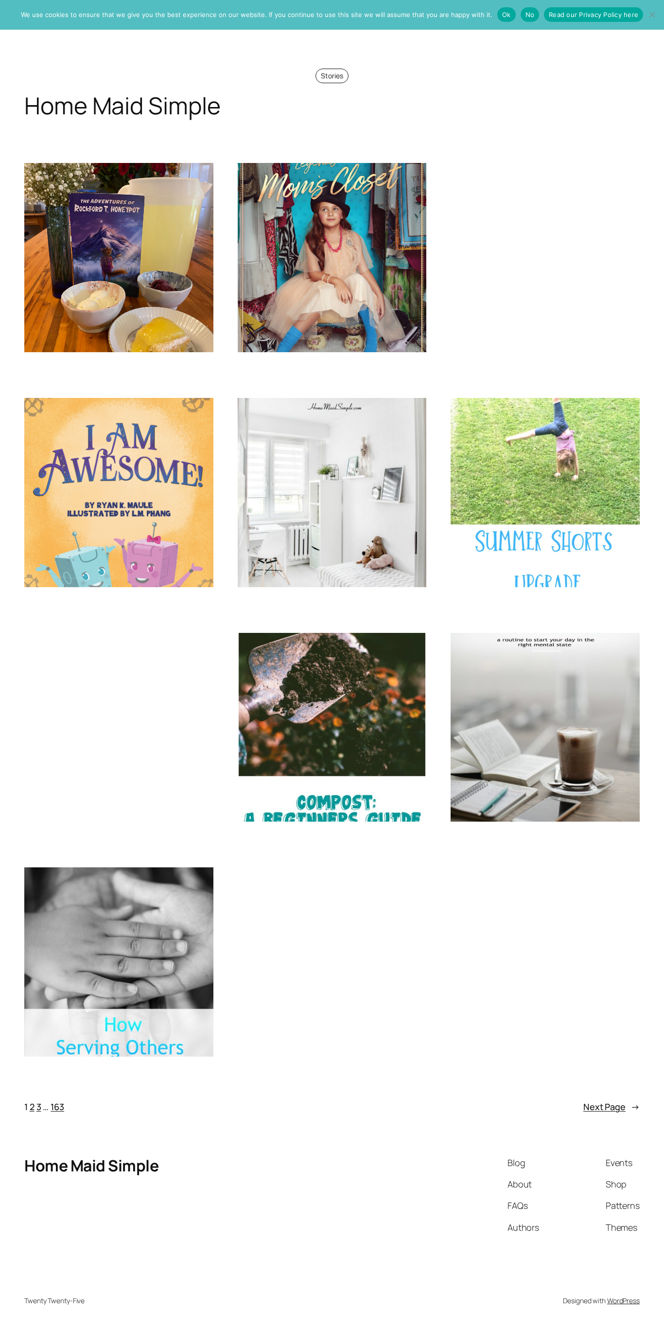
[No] (652, 14)
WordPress (623, 1300)
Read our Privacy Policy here (593, 14)
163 (57, 1107)
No (530, 14)
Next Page (611, 1107)
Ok (506, 14)
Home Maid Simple (91, 1165)
